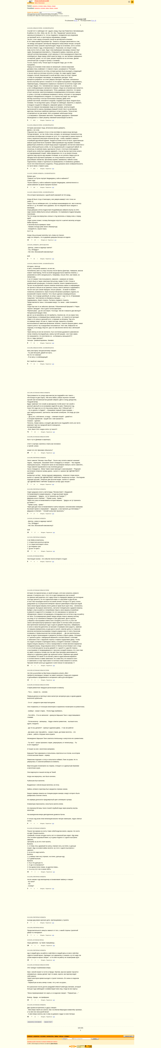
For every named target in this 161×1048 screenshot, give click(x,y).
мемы (45, 6)
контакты (38, 1041)
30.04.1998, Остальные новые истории (38, 436)
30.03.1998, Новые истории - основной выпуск (40, 347)
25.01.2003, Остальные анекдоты (36, 1004)
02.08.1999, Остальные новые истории (38, 684)
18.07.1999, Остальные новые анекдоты (38, 392)
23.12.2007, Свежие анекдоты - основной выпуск (41, 173)
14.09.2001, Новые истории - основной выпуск (40, 263)
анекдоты (35, 6)
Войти (36, 2)
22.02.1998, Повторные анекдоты (36, 457)
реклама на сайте (31, 1041)
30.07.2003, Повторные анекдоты (36, 537)
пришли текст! (128, 1036)
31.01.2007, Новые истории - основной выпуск (40, 192)
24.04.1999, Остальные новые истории (38, 670)
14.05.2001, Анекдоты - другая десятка (38, 244)
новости (55, 1041)
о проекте (44, 1041)
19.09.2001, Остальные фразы (35, 940)
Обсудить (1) (44, 240)
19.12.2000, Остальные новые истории (38, 590)
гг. (76, 20)
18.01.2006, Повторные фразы (35, 927)
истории (40, 6)
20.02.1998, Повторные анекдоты (36, 489)
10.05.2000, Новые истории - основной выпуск (40, 28)
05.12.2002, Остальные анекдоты (36, 828)
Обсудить (42, 120)
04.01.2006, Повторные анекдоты (36, 876)
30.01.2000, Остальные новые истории (38, 964)
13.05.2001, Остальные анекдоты (36, 518)
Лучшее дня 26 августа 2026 (42, 1)
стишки (54, 6)
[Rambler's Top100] (72, 1046)
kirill (53, 120)
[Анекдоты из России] (30, 1)
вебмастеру (50, 1041)
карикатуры (50, 1036)
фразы (49, 6)
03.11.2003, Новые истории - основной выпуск (40, 125)
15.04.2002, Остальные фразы (35, 556)
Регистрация (41, 2)
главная (29, 1036)
